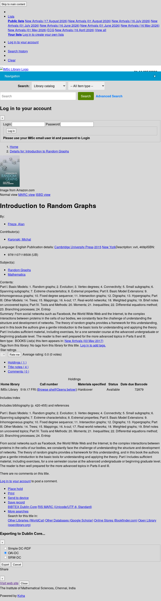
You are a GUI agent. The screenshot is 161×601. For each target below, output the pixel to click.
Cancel (17, 564)
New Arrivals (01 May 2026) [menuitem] (27, 30)
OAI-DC (13, 553)
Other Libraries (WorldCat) (26, 520)
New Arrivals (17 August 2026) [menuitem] (46, 21)
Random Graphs (19, 270)
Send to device (18, 497)
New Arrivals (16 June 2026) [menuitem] (60, 25)
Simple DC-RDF (19, 548)
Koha (21, 595)
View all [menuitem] (100, 30)
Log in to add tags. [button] (93, 345)
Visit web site (9, 583)
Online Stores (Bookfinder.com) (115, 520)
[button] (11, 16)
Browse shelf (57, 389)
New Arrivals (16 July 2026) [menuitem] (131, 21)
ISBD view (43, 194)
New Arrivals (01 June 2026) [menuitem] (100, 25)
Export (5, 564)
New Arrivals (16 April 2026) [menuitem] (74, 30)
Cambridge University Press (73, 247)
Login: (7, 124)
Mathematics (17, 274)
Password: (53, 124)
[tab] (18, 367)
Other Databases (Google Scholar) (69, 520)
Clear (12, 60)
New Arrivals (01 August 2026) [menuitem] (89, 21)
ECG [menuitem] (50, 30)
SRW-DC (14, 557)
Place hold (15, 488)
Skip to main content (13, 4)
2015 (97, 247)
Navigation (80, 76)
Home (14, 146)
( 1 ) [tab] (17, 362)
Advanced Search (109, 96)
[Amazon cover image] (10, 185)
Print (11, 493)
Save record (16, 502)
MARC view (26, 194)
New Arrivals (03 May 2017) (84, 340)
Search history (18, 51)
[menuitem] (16, 21)
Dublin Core (28, 506)
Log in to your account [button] (15, 481)
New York (109, 247)
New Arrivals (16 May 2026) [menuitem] (140, 25)
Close (24, 583)
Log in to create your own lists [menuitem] (43, 34)
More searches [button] (18, 511)
